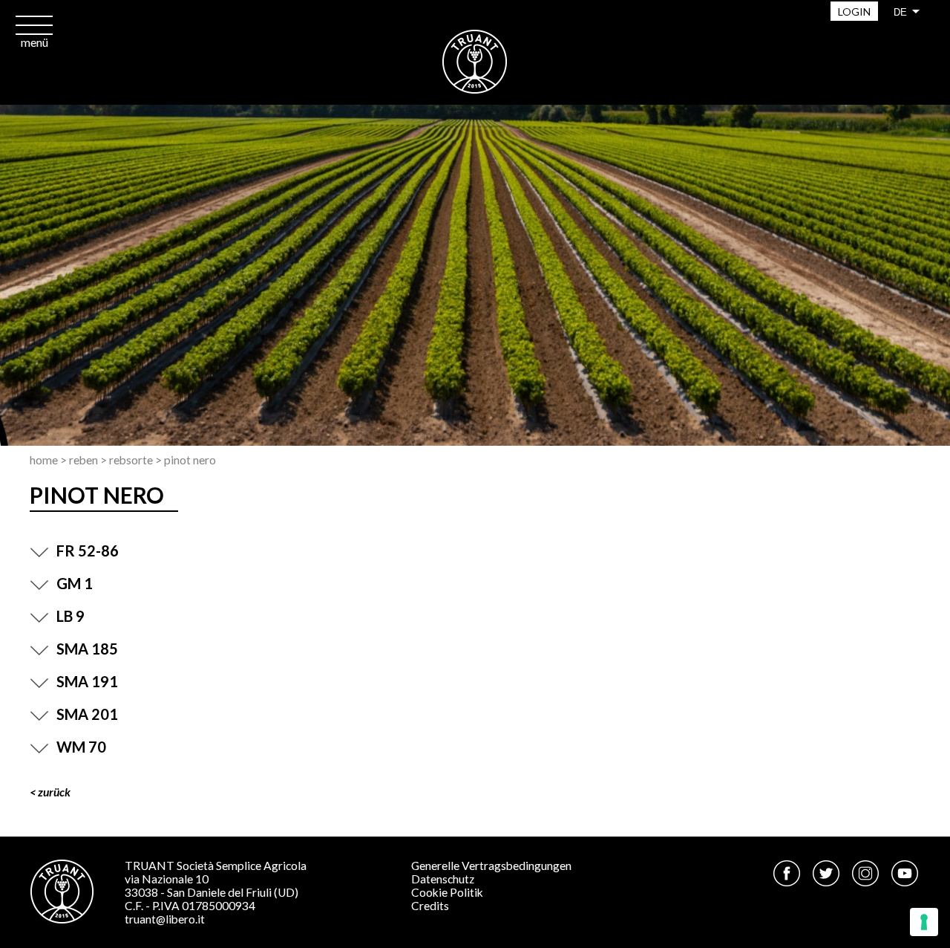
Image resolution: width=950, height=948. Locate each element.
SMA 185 (87, 649)
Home (44, 460)
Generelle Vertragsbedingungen (491, 865)
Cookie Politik (447, 892)
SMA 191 (87, 681)
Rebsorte (131, 460)
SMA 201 (87, 714)
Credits (430, 905)
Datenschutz (442, 879)
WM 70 (81, 747)
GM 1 (74, 583)
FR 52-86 (87, 550)
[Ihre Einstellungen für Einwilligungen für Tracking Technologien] (924, 922)
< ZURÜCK (50, 792)
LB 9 (70, 616)
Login (854, 11)
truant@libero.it (165, 919)
